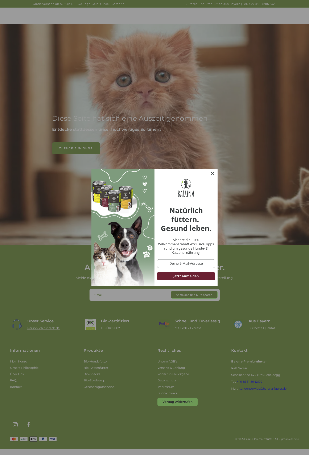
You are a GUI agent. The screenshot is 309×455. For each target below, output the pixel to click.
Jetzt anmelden (186, 276)
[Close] (212, 174)
